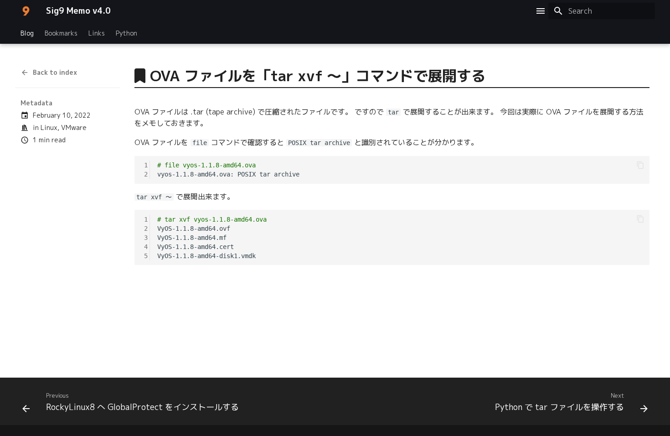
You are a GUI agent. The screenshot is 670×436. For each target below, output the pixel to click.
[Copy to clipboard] (640, 165)
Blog (27, 33)
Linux (49, 127)
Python (126, 33)
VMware (74, 127)
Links (96, 33)
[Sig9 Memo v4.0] (26, 11)
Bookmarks (61, 33)
